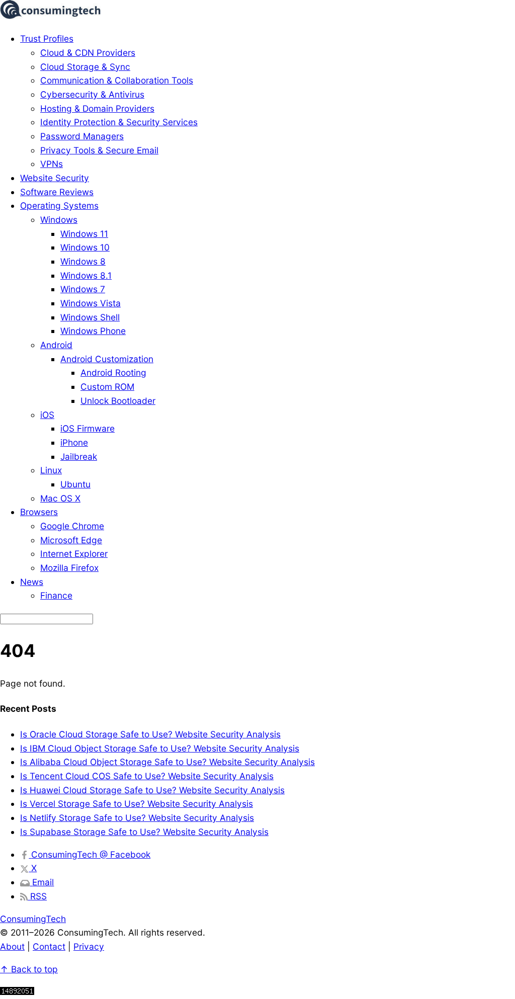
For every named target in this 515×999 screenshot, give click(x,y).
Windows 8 (83, 261)
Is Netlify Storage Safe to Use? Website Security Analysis (137, 817)
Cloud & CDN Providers (87, 52)
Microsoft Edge (71, 540)
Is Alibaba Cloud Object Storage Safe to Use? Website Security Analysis (167, 762)
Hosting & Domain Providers (97, 108)
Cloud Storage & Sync (85, 66)
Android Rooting (113, 372)
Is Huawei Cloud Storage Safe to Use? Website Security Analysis (152, 790)
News (31, 581)
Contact (49, 946)
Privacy (88, 946)
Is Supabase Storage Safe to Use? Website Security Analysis (144, 831)
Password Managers (82, 136)
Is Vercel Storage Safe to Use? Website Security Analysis (136, 803)
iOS (47, 414)
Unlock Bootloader (117, 400)
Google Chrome (72, 526)
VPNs (51, 163)
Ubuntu (75, 484)
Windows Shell (90, 317)
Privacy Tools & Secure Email (99, 150)
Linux (51, 470)
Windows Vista (90, 303)
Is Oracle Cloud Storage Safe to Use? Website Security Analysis (150, 734)
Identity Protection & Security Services (119, 122)
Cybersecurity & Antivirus (92, 94)
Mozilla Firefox (69, 567)
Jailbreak (78, 456)
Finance (56, 595)
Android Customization (106, 359)
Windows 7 (82, 289)
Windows (58, 219)
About (12, 946)
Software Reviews (57, 192)
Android (56, 345)
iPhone (74, 442)
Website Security (54, 178)
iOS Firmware (87, 428)
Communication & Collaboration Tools (116, 80)
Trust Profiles (46, 38)
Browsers (39, 512)
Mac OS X (60, 498)
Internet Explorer (74, 553)
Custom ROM (107, 386)
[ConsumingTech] (50, 16)
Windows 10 (85, 247)
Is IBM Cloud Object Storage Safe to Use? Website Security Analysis (159, 748)
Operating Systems (59, 205)
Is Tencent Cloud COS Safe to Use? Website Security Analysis (147, 776)
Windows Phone (93, 330)
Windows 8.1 (86, 275)
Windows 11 (84, 233)
